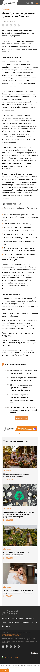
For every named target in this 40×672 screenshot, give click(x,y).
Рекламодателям (29, 622)
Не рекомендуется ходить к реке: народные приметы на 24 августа (24, 410)
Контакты (6, 626)
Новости (5, 618)
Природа (7, 470)
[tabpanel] (20, 428)
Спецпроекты (7, 622)
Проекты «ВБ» (17, 618)
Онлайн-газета (31, 618)
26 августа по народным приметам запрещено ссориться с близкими (21, 387)
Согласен (4, 670)
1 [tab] (19, 433)
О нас (17, 622)
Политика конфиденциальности (10, 635)
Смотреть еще (21, 418)
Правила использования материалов (11, 634)
